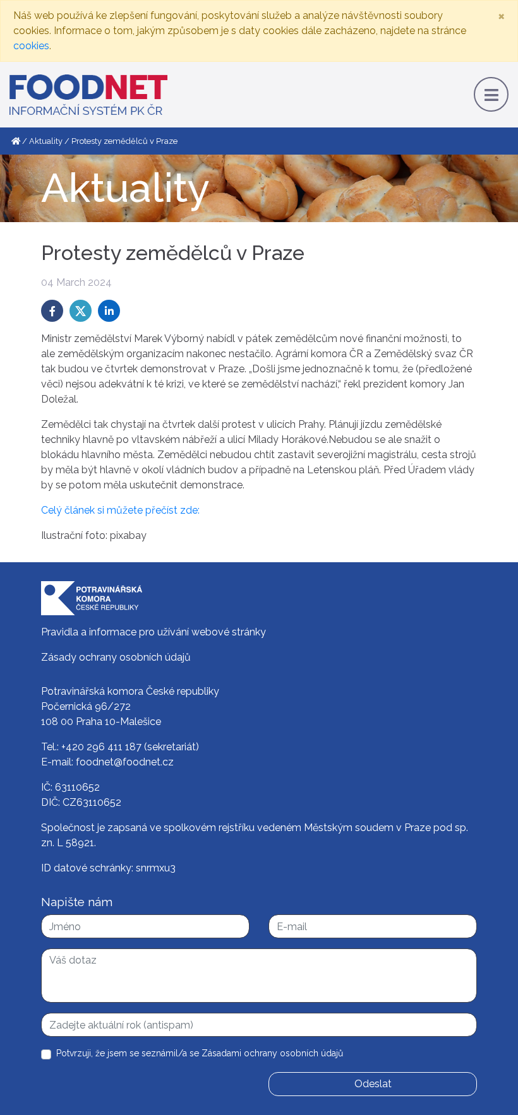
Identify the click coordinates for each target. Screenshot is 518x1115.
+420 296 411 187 (101, 747)
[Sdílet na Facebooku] (52, 311)
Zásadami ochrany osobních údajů (272, 1053)
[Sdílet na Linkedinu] (109, 311)
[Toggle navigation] (491, 94)
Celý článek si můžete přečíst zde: (120, 510)
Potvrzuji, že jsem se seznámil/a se (199, 1053)
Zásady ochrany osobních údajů (116, 657)
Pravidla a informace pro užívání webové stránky (153, 632)
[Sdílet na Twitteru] (80, 311)
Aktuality (46, 141)
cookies (31, 46)
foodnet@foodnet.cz (125, 762)
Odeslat (373, 1084)
